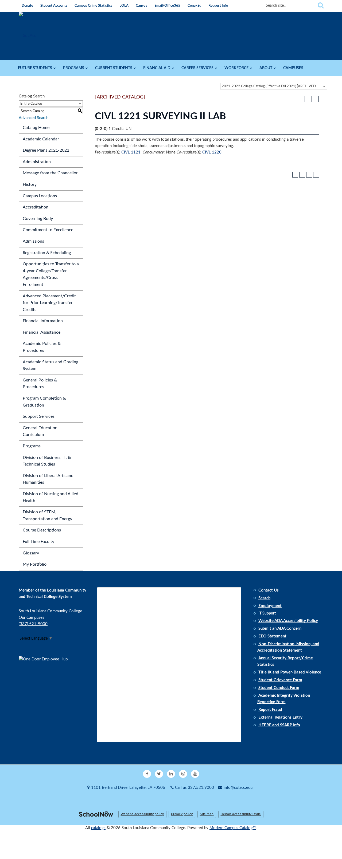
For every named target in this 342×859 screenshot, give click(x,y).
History (30, 184)
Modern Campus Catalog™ (232, 828)
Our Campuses (31, 618)
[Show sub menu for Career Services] (216, 68)
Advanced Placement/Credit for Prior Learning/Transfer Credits (49, 303)
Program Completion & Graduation (44, 401)
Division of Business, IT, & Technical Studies (47, 461)
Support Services (39, 416)
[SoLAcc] (27, 36)
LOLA (124, 5)
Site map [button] (207, 814)
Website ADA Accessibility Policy (288, 621)
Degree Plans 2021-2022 (46, 150)
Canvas (141, 5)
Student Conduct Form (278, 688)
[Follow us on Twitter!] (159, 774)
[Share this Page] (302, 99)
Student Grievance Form (280, 680)
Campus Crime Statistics (93, 5)
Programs (32, 446)
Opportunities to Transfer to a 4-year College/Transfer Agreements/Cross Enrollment (51, 274)
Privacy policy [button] (182, 814)
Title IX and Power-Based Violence (289, 672)
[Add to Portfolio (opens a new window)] (295, 99)
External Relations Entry (280, 717)
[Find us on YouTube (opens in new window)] (195, 774)
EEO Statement (272, 636)
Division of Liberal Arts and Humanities (48, 479)
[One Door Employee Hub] (45, 682)
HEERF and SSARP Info (279, 725)
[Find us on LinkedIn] (171, 774)
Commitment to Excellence (48, 230)
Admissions (33, 241)
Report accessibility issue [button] (241, 814)
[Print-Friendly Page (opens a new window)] (309, 99)
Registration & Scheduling (47, 253)
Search (264, 598)
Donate (27, 5)
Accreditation (35, 207)
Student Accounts (53, 5)
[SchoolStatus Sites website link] (96, 814)
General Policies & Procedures (40, 383)
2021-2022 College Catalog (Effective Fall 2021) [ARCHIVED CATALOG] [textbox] (274, 86)
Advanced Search (33, 118)
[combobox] (273, 86)
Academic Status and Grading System (50, 365)
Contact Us (268, 590)
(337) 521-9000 (33, 624)
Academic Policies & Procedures (42, 347)
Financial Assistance (41, 332)
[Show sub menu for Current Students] (135, 68)
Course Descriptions (42, 530)
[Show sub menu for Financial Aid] (173, 68)
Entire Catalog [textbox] (31, 103)
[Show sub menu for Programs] (87, 68)
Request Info (218, 5)
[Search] (320, 5)
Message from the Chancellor (50, 173)
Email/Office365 (167, 5)
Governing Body (38, 218)
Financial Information (43, 321)
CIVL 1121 (131, 152)
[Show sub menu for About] (275, 68)
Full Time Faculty (38, 541)
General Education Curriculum (40, 431)
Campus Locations (40, 196)
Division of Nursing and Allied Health (50, 497)
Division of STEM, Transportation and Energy (47, 515)
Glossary (31, 553)
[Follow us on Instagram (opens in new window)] (183, 774)
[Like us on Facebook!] (147, 774)
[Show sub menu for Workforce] (251, 68)
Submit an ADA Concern (279, 628)
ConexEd (194, 5)
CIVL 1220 (211, 152)
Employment (270, 606)
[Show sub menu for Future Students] (54, 68)
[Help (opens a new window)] (316, 99)
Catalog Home (36, 127)
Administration (37, 162)
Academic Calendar (41, 139)
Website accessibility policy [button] (142, 814)
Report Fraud (270, 710)
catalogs (98, 828)
